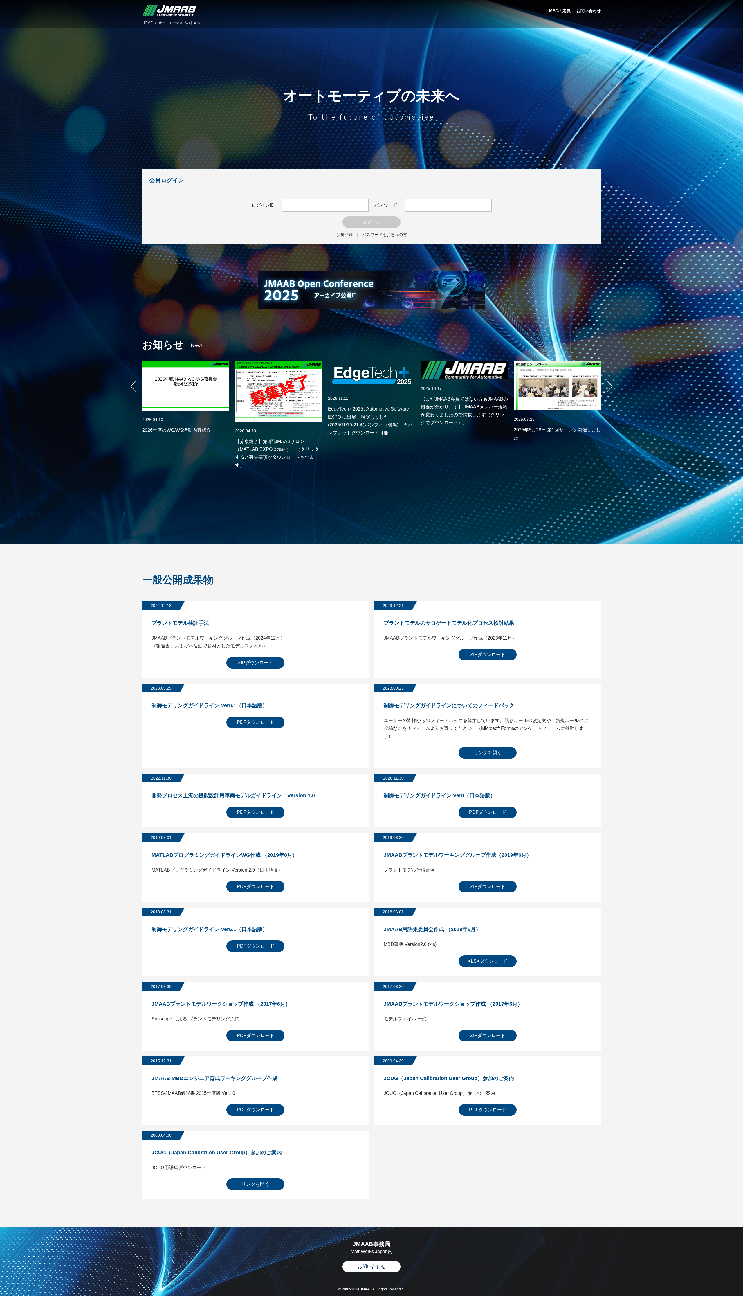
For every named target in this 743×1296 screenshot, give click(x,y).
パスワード (386, 205)
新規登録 (344, 235)
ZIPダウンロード (255, 662)
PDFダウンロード (255, 722)
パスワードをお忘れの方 (384, 235)
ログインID (263, 205)
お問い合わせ (371, 1266)
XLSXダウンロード (488, 961)
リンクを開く (488, 752)
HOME (147, 23)
